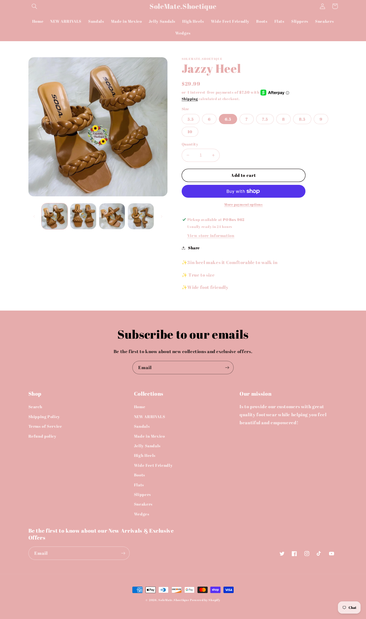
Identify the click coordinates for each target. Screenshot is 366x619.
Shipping (190, 99)
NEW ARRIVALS (149, 416)
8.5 (302, 119)
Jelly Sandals (147, 445)
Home (139, 406)
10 (190, 131)
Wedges (142, 514)
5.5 (191, 119)
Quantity (190, 144)
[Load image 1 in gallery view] (55, 216)
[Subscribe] (227, 367)
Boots (139, 474)
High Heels (145, 455)
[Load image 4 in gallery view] (141, 216)
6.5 (228, 119)
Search (35, 406)
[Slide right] (161, 216)
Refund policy (42, 436)
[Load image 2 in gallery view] (83, 216)
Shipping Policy (44, 416)
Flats (139, 484)
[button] (34, 6)
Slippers (142, 494)
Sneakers (143, 504)
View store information (210, 235)
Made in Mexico (149, 436)
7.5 (265, 119)
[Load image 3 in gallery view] (112, 216)
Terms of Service (45, 426)
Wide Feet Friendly (153, 465)
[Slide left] (34, 216)
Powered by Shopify (205, 600)
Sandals (142, 426)
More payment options (243, 204)
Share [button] (194, 247)
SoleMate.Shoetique (173, 600)
